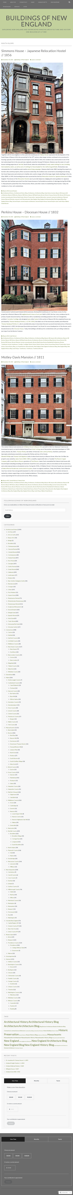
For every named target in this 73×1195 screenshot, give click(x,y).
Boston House (56, 340)
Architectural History (8, 193)
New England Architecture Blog (46, 199)
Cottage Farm (16, 839)
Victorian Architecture (9, 1048)
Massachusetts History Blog (43, 1037)
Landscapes (11, 575)
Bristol (10, 937)
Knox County (11, 708)
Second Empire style (52, 201)
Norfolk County (12, 831)
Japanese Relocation (40, 197)
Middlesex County (13, 644)
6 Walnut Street (44, 155)
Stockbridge (11, 858)
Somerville (13, 825)
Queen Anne (11, 595)
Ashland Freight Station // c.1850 (15, 1063)
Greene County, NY (13, 926)
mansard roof (18, 199)
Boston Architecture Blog (45, 340)
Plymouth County (13, 850)
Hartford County (12, 638)
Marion (12, 855)
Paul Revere (35, 461)
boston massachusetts (7, 197)
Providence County (13, 943)
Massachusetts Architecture (12, 1037)
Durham (10, 880)
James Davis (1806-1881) (23, 459)
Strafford (12, 984)
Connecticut (23, 2)
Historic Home (32, 344)
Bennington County (13, 964)
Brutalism (10, 543)
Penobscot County (13, 716)
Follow (7, 516)
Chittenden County (13, 975)
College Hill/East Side (18, 947)
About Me (13, 2)
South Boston (14, 758)
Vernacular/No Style (13, 624)
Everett (12, 808)
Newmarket (11, 906)
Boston (10, 733)
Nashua (12, 894)
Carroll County (12, 875)
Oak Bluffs (13, 797)
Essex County (12, 772)
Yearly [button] (58, 1080)
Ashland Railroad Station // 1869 (15, 1066)
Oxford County (12, 713)
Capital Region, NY (13, 923)
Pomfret (12, 1006)
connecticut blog (30, 1030)
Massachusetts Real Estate (58, 1037)
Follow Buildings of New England (20, 500)
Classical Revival (12, 549)
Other (25, 6)
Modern (10, 578)
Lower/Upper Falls (17, 814)
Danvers (12, 774)
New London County (14, 655)
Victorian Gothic (12, 627)
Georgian (10, 563)
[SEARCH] (69, 2)
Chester (10, 972)
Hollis (11, 892)
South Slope (61, 201)
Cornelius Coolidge (13, 319)
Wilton (12, 897)
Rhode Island (7, 6)
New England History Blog (27, 491)
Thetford (10, 989)
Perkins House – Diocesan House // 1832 (29, 212)
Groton (12, 657)
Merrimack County (13, 900)
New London (13, 660)
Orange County (12, 981)
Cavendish (13, 1003)
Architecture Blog (39, 193)
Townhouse (29, 348)
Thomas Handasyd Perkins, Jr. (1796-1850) (22, 321)
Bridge (10, 540)
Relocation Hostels (23, 179)
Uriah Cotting (36, 449)
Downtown (15, 950)
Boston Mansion (16, 342)
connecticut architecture (18, 1030)
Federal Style (21, 480)
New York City (12, 929)
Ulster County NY (13, 931)
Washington (11, 917)
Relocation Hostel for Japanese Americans (54, 176)
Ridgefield (11, 663)
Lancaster (13, 864)
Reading (12, 1009)
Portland (12, 688)
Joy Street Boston (20, 346)
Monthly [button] (36, 1080)
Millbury (12, 866)
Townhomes (22, 348)
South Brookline (16, 844)
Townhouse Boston (38, 348)
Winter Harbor (14, 699)
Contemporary (12, 555)
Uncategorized (10, 956)
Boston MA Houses (65, 195)
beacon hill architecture (57, 338)
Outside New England (12, 920)
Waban (14, 822)
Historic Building (47, 1030)
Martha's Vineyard (13, 792)
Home (4, 2)
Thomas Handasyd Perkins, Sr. (10, 324)
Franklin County (12, 978)
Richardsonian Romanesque (16, 601)
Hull (11, 853)
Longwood (15, 841)
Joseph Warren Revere (16, 461)
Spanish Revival (12, 615)
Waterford (11, 669)
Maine (32, 2)
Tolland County (12, 666)
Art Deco (10, 532)
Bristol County (12, 767)
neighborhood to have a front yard (32, 314)
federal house (11, 489)
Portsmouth (11, 912)
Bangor (12, 719)
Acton (12, 802)
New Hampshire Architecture (60, 1045)
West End (13, 764)
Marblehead (13, 777)
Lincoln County (12, 711)
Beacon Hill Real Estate (34, 195)
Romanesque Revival (14, 604)
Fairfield (10, 635)
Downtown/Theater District (18, 744)
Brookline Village (16, 836)
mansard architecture (57, 197)
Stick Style (11, 618)
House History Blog (10, 346)
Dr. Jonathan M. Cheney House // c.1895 (17, 1060)
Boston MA (56, 195)
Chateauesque (12, 546)
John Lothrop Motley (46, 451)
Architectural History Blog (21, 193)
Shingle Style (11, 612)
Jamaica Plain (13, 749)
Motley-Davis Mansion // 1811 (22, 357)
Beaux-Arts (11, 537)
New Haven (13, 649)
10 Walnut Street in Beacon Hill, (32, 447)
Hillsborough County (14, 889)
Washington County (13, 992)
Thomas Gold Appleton (20, 456)
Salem (11, 783)
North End (13, 752)
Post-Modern (12, 592)
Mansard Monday (9, 199)
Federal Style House (28, 489)
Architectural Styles (11, 529)
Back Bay (12, 735)
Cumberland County (13, 683)
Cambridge (13, 805)
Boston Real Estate (18, 197)
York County (11, 724)
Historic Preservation (29, 197)
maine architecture (42, 1035)
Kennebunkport (12, 705)
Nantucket (11, 828)
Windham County (13, 671)
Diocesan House (19, 328)
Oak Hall (20, 164)
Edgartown (13, 794)
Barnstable (11, 730)
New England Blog (59, 199)
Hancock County (12, 691)
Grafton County (12, 886)
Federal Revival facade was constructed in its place (17, 468)
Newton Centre (16, 816)
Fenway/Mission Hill (15, 747)
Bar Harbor (13, 693)
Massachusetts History (28, 1037)
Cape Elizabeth (14, 685)
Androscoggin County (14, 680)
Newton (12, 811)
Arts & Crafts (12, 534)
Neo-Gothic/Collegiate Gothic (16, 581)
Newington (11, 903)
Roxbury (12, 755)
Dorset (12, 967)
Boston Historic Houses (47, 195)
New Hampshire (55, 2)
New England (34, 199)
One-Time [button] (15, 1080)
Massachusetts (42, 2)
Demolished (9, 674)
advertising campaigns (34, 169)
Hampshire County (13, 789)
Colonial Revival (13, 480)
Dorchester (13, 741)
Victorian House (19, 1048)
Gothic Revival (12, 566)
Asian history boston (50, 193)
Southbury (13, 652)
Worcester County (13, 861)
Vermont (17, 6)
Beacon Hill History (23, 195)
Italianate (10, 572)
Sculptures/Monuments (14, 607)
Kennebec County (13, 702)
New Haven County (13, 646)
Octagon (10, 586)
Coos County (11, 878)
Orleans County (12, 986)
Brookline (12, 833)
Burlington (11, 970)
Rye (9, 915)
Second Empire (13, 191)
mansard (49, 197)
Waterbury (13, 995)
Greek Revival (12, 336)
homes (36, 319)
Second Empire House (41, 201)
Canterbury (11, 872)
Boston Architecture (33, 340)
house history (22, 1035)
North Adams (11, 847)
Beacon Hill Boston (13, 195)
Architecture (31, 193)
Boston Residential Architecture (51, 342)
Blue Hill (12, 696)
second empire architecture (28, 201)
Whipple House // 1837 (12, 1069)
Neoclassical (11, 584)
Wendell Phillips (6, 456)
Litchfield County (13, 641)
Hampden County (13, 786)
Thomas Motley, (21, 451)
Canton (10, 632)
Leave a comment (36, 59)
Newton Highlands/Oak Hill (19, 819)
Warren (10, 953)
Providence (13, 945)
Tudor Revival (12, 621)
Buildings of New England (36, 21)
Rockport (12, 780)
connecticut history (38, 1030)
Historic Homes (40, 344)
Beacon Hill (6, 191)
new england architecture (25, 1041)
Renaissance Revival (13, 598)
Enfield (10, 883)
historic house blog (50, 344)
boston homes (56, 484)
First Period (11, 560)
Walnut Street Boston (46, 491)
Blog (41, 1026)
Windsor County (12, 1000)
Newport (10, 909)
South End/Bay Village (16, 761)
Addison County (12, 961)
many (29, 319)
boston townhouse (13, 344)
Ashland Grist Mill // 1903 (13, 1072)
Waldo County (12, 722)
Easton (12, 769)
